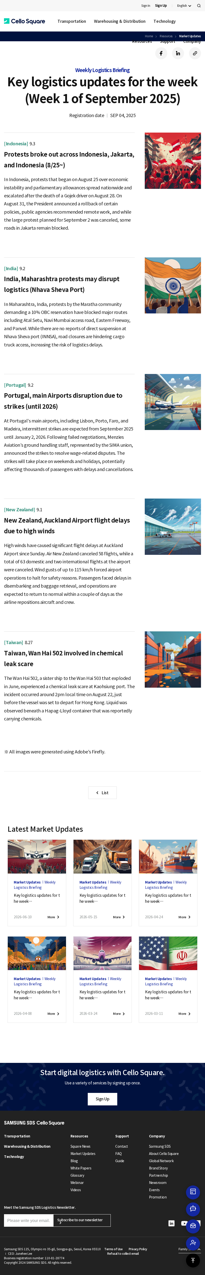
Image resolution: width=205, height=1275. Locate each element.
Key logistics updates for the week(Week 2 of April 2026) (37, 995)
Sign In (145, 6)
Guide (119, 1161)
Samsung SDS (160, 1146)
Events (154, 1190)
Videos (75, 1190)
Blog (74, 1161)
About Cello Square (163, 1153)
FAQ (118, 1153)
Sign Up (103, 1098)
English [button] (182, 6)
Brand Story (158, 1168)
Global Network (161, 1161)
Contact (121, 1146)
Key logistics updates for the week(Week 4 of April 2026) (168, 898)
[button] (24, 21)
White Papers (80, 1168)
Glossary (77, 1175)
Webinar (77, 1182)
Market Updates (82, 1153)
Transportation (72, 21)
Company (192, 41)
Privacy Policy (138, 1249)
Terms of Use (113, 1249)
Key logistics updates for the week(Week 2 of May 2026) (103, 898)
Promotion (158, 1197)
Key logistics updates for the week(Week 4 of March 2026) (103, 995)
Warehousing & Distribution (120, 21)
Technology (165, 21)
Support (167, 41)
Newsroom (157, 1182)
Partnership (158, 1175)
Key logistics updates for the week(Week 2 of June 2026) (37, 898)
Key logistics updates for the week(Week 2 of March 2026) (168, 995)
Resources (142, 41)
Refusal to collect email (122, 1253)
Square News (80, 1146)
